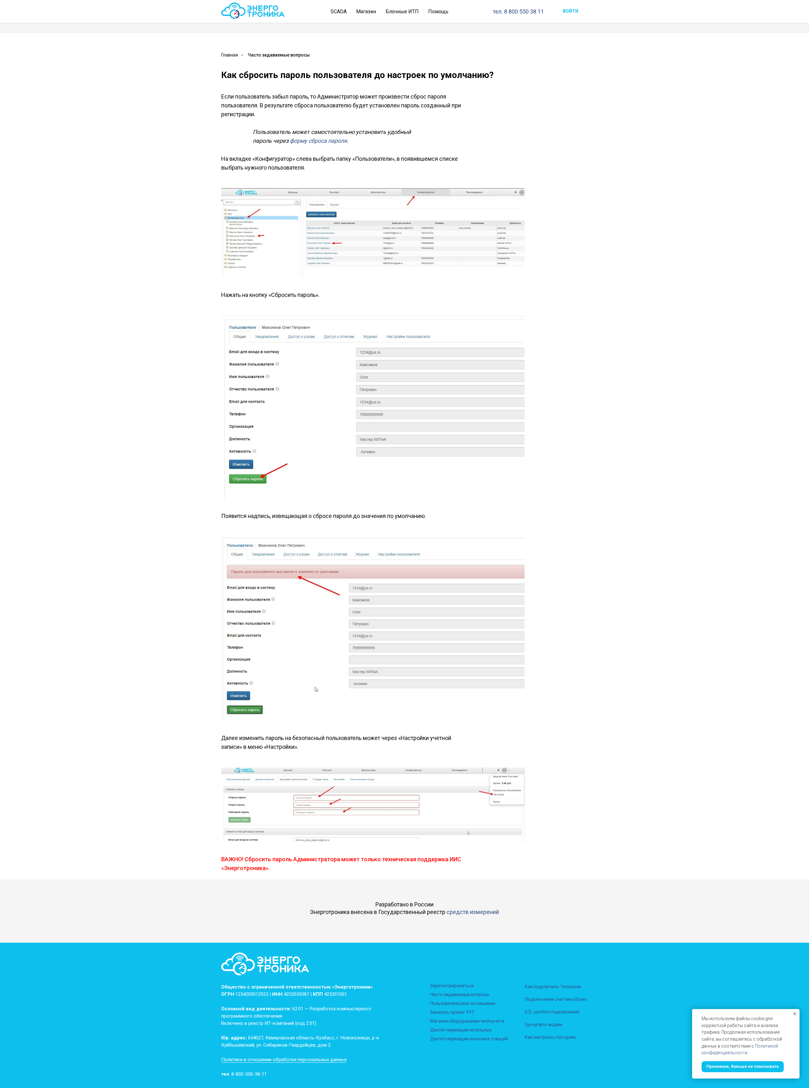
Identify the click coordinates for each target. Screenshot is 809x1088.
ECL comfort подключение (552, 1011)
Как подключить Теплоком (553, 986)
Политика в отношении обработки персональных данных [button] (284, 1059)
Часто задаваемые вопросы (279, 54)
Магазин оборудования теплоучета (467, 1021)
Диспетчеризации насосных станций (469, 1038)
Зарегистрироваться (452, 985)
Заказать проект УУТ (452, 1012)
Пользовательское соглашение (463, 1003)
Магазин (366, 12)
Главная (229, 54)
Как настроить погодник (550, 1037)
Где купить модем (543, 1024)
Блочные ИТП (402, 12)
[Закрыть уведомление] (795, 1014)
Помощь (438, 12)
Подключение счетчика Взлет (556, 999)
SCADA (339, 12)
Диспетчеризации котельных (461, 1029)
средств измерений (473, 912)
